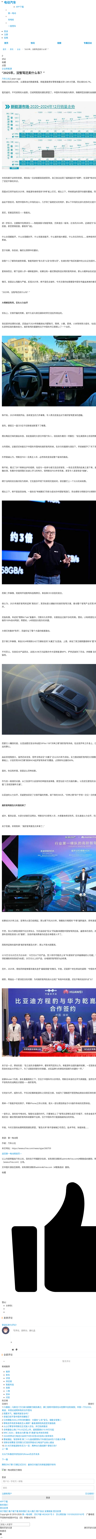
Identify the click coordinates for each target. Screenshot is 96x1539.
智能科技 (10, 1384)
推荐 (8, 1371)
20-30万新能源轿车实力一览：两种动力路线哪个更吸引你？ (31, 1445)
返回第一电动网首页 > (12, 1153)
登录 (48, 1497)
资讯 (11, 49)
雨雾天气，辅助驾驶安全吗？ (17, 1413)
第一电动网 (27, 1514)
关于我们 (4, 1511)
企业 (18, 49)
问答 (8, 1397)
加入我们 (32, 1511)
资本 (8, 1394)
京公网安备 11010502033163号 (70, 1514)
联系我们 (4, 1504)
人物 (8, 1391)
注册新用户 (7, 1493)
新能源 (9, 68)
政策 (8, 1387)
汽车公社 (6, 78)
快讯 (33, 43)
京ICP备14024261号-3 (44, 1514)
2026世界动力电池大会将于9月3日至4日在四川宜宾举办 (28, 1436)
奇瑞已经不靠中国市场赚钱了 (17, 1416)
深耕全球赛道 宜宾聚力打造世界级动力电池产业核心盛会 (29, 1442)
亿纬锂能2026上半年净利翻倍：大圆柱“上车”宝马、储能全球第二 (33, 1420)
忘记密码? (89, 1493)
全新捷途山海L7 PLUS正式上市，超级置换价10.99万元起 (29, 1429)
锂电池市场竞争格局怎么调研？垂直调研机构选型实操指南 (30, 1423)
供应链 (9, 1381)
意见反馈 (4, 1508)
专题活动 (88, 43)
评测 (8, 1378)
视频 (59, 43)
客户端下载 (13, 1511)
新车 (8, 1375)
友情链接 (48, 1511)
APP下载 (20, 6)
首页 (6, 43)
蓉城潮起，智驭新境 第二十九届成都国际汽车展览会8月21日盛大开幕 (34, 1439)
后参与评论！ (10, 1324)
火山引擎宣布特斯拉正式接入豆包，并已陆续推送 (26, 1426)
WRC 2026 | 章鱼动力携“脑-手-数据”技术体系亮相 (26, 1432)
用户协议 (40, 1511)
